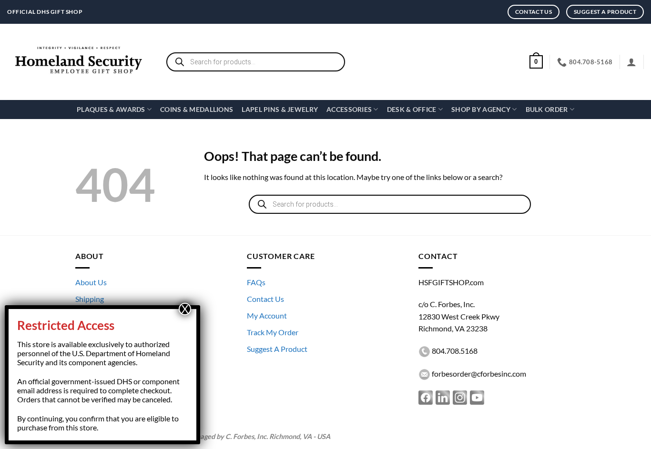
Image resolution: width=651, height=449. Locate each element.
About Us (91, 282)
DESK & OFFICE (412, 109)
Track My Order (272, 332)
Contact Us (265, 298)
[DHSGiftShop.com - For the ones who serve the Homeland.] (78, 62)
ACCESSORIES (349, 109)
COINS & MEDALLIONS (196, 109)
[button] (536, 62)
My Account (267, 315)
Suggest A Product (277, 348)
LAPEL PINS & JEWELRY (280, 109)
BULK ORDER (547, 109)
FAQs (256, 282)
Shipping (89, 298)
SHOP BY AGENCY (480, 109)
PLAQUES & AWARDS (111, 109)
